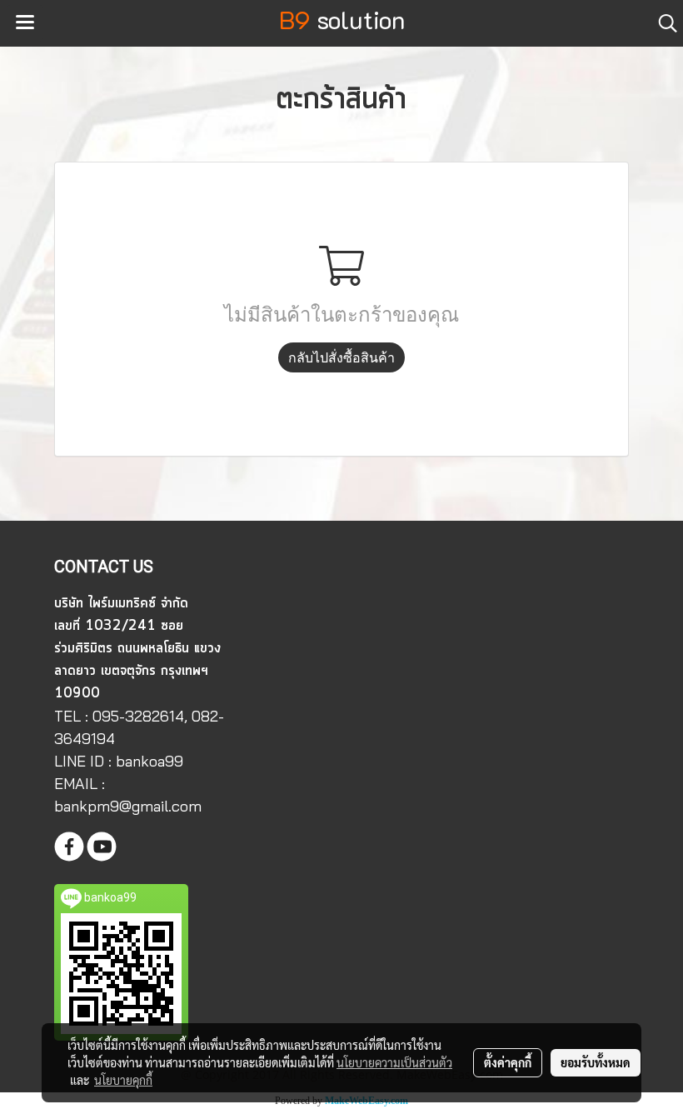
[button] (662, 23)
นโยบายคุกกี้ (123, 1079)
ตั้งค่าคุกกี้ (507, 1062)
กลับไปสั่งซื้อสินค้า (341, 357)
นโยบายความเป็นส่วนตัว (394, 1062)
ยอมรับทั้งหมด (596, 1062)
